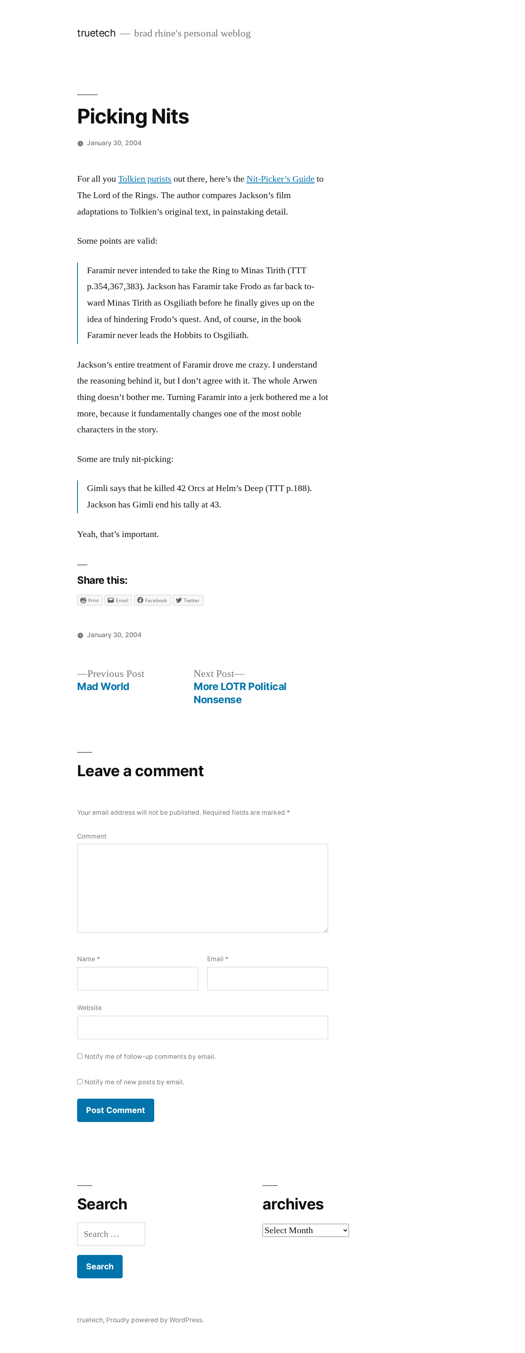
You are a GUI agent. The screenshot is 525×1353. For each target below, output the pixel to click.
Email (217, 959)
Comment (92, 836)
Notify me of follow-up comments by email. (150, 1056)
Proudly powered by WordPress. (155, 1320)
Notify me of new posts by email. (134, 1082)
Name (88, 959)
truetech (96, 33)
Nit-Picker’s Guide (281, 179)
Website (89, 1008)
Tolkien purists (144, 179)
